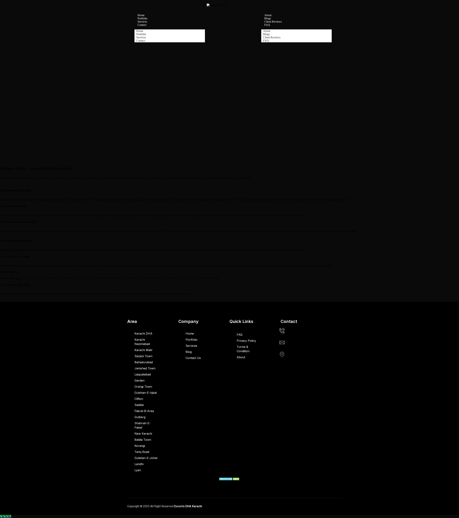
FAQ (267, 24)
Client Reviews (273, 21)
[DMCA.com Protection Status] (230, 479)
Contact (142, 24)
